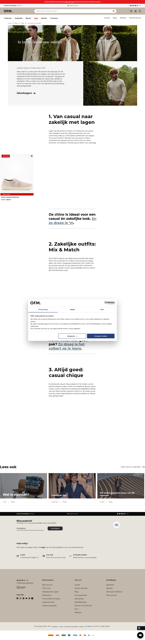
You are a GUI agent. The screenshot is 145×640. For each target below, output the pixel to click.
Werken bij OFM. (81, 588)
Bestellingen (111, 580)
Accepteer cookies (100, 336)
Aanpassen (71, 336)
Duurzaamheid (81, 595)
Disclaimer (55, 626)
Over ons (78, 580)
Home (9, 23)
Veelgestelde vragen (50, 592)
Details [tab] (72, 309)
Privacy (61, 626)
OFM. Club (46, 588)
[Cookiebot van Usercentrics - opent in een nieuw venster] (106, 302)
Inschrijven (55, 528)
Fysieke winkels (72, 5)
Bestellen (110, 585)
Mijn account (47, 585)
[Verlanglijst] (135, 11)
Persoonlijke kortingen (51, 599)
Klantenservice (135, 18)
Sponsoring (79, 599)
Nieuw (28, 18)
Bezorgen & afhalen (114, 592)
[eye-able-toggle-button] (143, 628)
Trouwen (54, 18)
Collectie (8, 18)
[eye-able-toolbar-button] (139, 628)
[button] (135, 11)
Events (107, 18)
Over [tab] (102, 309)
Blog (115, 18)
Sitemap (81, 626)
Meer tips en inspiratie (131, 467)
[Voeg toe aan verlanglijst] (32, 156)
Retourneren (111, 595)
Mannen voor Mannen (83, 606)
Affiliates (78, 612)
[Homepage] (8, 11)
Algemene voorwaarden (71, 626)
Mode (22, 23)
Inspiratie (19, 18)
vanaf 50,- (13, 5)
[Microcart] (140, 11)
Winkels (123, 18)
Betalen (109, 588)
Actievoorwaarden (49, 606)
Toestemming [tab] (43, 309)
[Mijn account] (131, 11)
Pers (76, 609)
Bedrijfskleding (81, 602)
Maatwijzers (46, 595)
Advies (44, 18)
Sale (36, 18)
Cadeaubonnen (48, 602)
